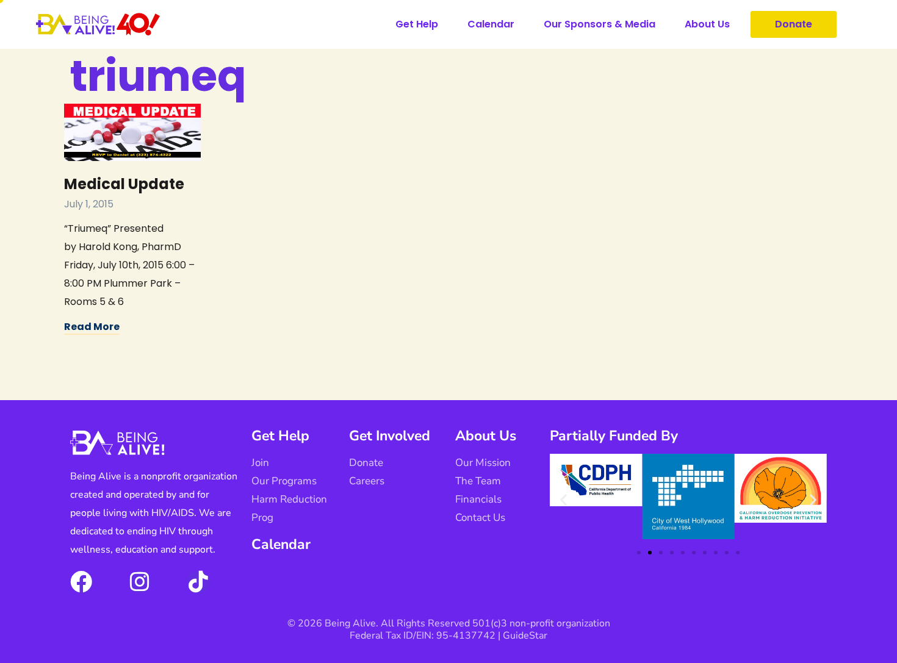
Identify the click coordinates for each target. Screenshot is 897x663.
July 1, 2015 (88, 204)
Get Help (416, 24)
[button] (563, 499)
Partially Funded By (614, 435)
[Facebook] (81, 582)
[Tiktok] (198, 582)
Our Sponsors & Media (599, 24)
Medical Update (124, 184)
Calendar (490, 24)
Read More (92, 327)
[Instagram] (140, 582)
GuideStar (525, 635)
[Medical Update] (132, 132)
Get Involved (389, 435)
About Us (707, 24)
